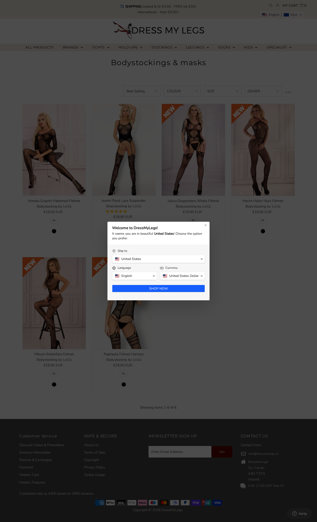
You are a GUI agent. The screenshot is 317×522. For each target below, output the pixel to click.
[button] (158, 259)
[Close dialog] (206, 225)
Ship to (122, 251)
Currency (171, 268)
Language (124, 268)
